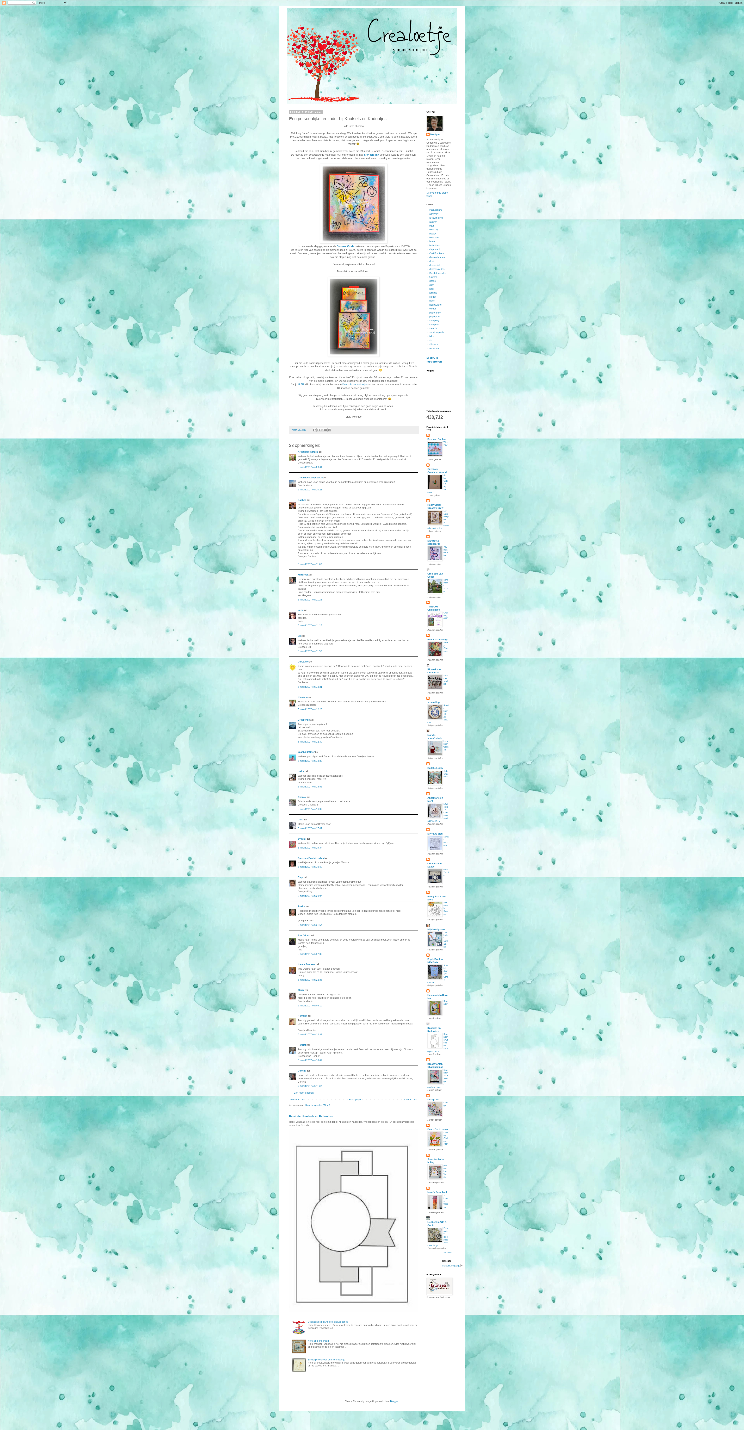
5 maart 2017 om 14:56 (310, 786)
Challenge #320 (445, 616)
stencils (433, 328)
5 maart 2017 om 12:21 (310, 687)
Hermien (302, 1016)
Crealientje (304, 719)
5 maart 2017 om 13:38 (310, 761)
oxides (432, 308)
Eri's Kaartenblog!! (437, 639)
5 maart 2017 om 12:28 (310, 709)
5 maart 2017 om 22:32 (310, 954)
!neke (301, 771)
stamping (434, 320)
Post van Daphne (436, 439)
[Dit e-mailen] (315, 430)
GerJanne (303, 661)
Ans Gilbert (304, 935)
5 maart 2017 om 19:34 (310, 847)
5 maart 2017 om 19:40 (310, 867)
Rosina (302, 906)
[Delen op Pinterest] (329, 430)
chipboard (434, 249)
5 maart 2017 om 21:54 (310, 925)
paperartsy (435, 312)
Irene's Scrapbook (437, 1192)
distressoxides (436, 269)
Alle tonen (447, 1252)
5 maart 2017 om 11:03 (310, 564)
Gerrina (302, 1070)
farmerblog (433, 702)
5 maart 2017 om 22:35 (310, 980)
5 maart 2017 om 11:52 (310, 651)
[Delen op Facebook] (326, 430)
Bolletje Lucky (435, 768)
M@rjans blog (435, 833)
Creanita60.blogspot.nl (310, 477)
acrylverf (433, 214)
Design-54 (433, 1099)
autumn (433, 222)
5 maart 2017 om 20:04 (310, 896)
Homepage (355, 1099)
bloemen (434, 237)
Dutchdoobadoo (437, 273)
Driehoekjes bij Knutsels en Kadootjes (328, 1322)
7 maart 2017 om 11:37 (310, 1086)
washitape (434, 348)
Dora (300, 819)
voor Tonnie (446, 872)
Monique (435, 134)
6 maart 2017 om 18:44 (310, 1060)
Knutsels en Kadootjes (355, 384)
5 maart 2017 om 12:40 (310, 741)
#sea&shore (435, 209)
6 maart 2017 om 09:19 (310, 1005)
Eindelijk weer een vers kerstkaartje (326, 1359)
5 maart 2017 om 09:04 (310, 467)
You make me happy (445, 552)
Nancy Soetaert (306, 964)
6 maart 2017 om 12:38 (310, 1034)
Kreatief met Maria (308, 452)
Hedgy (432, 296)
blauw (432, 233)
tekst (431, 336)
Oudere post (410, 1099)
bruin (432, 241)
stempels (434, 324)
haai (431, 289)
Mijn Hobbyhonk (436, 929)
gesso (432, 281)
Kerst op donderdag (318, 1341)
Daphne (302, 500)
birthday (433, 229)
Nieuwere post (297, 1099)
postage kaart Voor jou (445, 1171)
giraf (431, 285)
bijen (432, 225)
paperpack (435, 316)
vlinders (433, 344)
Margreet (303, 574)
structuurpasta (436, 332)
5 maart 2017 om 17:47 (310, 828)
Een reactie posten (304, 1092)
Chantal (302, 797)
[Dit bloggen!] (318, 430)
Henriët (302, 1045)
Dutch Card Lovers (437, 1129)
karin (300, 610)
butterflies (434, 245)
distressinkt (435, 265)
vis (430, 340)
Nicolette (303, 697)
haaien (433, 293)
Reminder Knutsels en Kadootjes (311, 1116)
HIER (301, 384)
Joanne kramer (306, 752)
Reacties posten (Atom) (317, 1105)
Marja (301, 990)
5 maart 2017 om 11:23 (310, 599)
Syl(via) (302, 838)
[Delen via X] (322, 430)
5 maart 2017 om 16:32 (310, 809)
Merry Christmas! (446, 648)
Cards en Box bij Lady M (311, 858)
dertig (432, 261)
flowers (433, 277)
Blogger (394, 1401)
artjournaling (436, 217)
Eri (299, 636)
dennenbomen (437, 257)
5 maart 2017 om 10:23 (310, 489)
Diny (300, 877)
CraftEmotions (436, 253)
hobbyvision (435, 304)
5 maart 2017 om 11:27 (310, 625)
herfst (432, 300)
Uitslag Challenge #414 (445, 1138)
